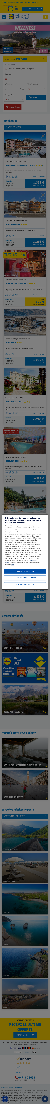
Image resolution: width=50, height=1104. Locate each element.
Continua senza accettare (25, 578)
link (12, 565)
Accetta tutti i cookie (25, 571)
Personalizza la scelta (25, 585)
